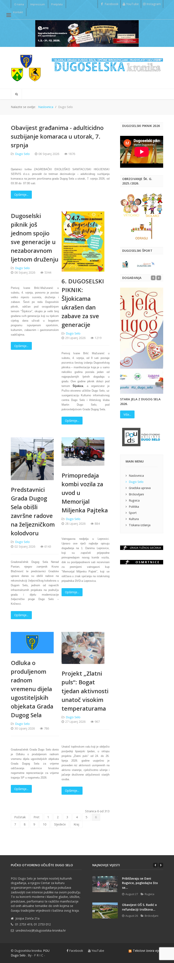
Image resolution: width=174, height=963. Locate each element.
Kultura (134, 519)
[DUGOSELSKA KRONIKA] (107, 63)
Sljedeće (60, 824)
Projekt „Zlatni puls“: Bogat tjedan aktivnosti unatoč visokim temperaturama (85, 690)
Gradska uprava (140, 488)
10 (44, 824)
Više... (127, 414)
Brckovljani (136, 494)
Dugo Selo (22, 154)
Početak (20, 817)
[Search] (16, 94)
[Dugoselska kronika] (26, 67)
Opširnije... (21, 195)
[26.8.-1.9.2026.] (87, 33)
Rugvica (134, 500)
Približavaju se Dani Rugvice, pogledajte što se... (140, 883)
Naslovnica (136, 476)
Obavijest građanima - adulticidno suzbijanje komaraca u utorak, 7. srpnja (57, 136)
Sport (133, 513)
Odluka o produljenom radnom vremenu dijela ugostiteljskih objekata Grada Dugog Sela (32, 689)
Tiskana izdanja (139, 525)
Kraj (76, 824)
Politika (134, 507)
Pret (36, 817)
